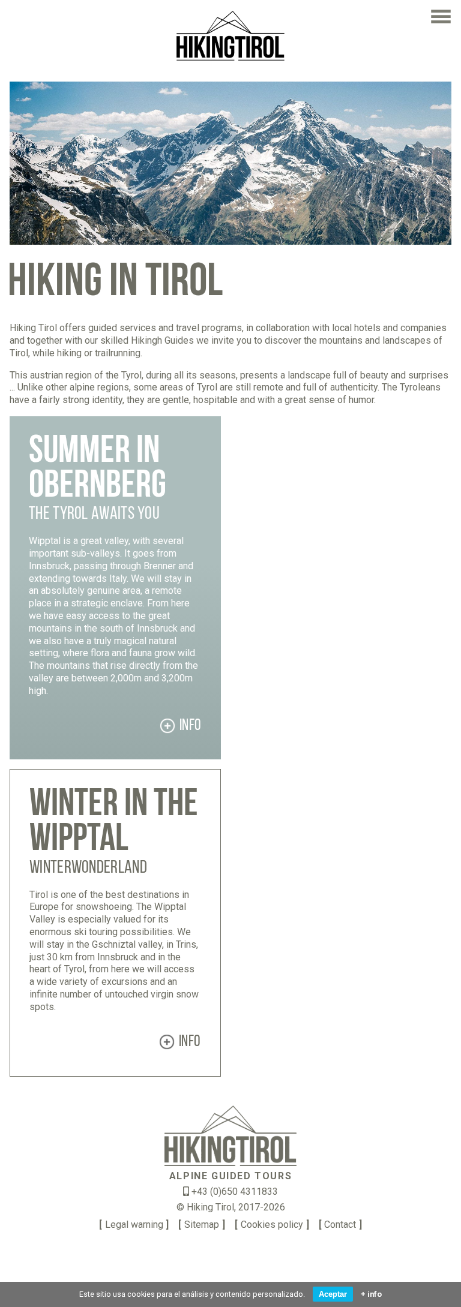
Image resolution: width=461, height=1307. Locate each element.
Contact (340, 1224)
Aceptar (333, 1294)
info (190, 726)
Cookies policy (272, 1224)
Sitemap (201, 1224)
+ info (371, 1294)
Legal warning (134, 1224)
